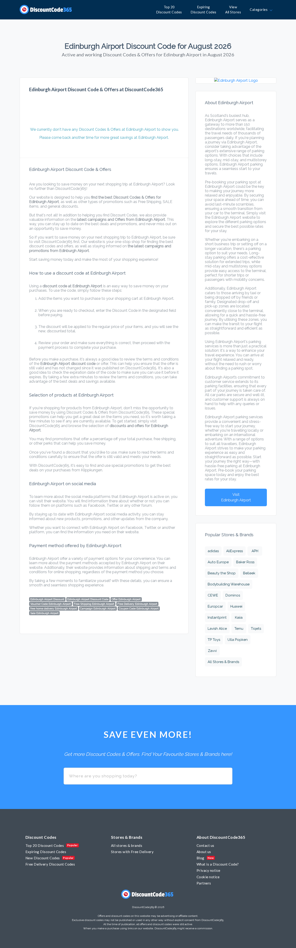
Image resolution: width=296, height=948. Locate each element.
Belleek (249, 573)
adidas (213, 551)
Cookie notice (208, 877)
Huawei (236, 606)
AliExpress (234, 551)
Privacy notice (208, 870)
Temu (238, 629)
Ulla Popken (238, 640)
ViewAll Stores (233, 9)
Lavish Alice (217, 629)
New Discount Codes (42, 858)
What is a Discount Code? (218, 864)
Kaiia (239, 617)
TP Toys (214, 640)
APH (255, 551)
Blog (200, 858)
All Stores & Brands (223, 662)
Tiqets (256, 629)
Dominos (232, 595)
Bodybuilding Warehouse (229, 584)
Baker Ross (245, 562)
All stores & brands (126, 845)
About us (204, 852)
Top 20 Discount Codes (44, 845)
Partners (204, 883)
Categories (259, 10)
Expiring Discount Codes (45, 852)
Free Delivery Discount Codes (50, 864)
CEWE (213, 595)
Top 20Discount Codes (169, 9)
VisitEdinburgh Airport (236, 497)
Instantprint (217, 617)
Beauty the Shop (222, 573)
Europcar (215, 606)
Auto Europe (218, 562)
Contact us (205, 845)
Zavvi (212, 651)
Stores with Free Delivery (132, 852)
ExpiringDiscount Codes (203, 9)
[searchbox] (148, 776)
